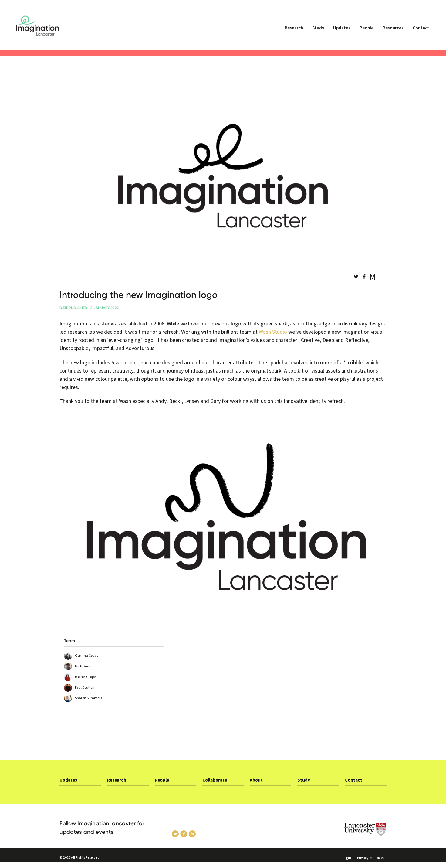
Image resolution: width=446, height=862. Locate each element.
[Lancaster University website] (349, 829)
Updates (341, 28)
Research (294, 28)
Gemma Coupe (86, 655)
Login (347, 857)
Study (318, 28)
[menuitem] (294, 30)
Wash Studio (273, 332)
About (256, 780)
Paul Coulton (84, 687)
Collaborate (214, 780)
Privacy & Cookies (370, 857)
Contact (421, 28)
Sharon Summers (88, 698)
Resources (393, 28)
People (366, 28)
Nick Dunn (83, 666)
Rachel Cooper (86, 677)
